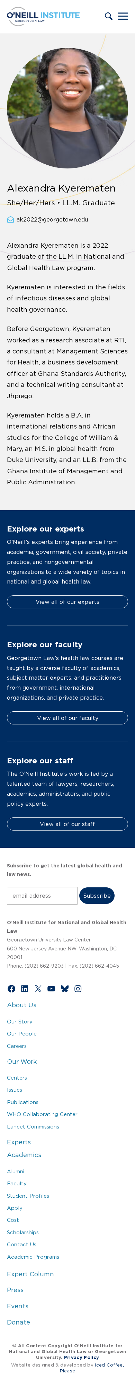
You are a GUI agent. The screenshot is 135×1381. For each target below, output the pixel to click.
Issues (14, 1090)
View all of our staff (67, 824)
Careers (17, 1046)
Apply (14, 1208)
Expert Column (30, 1274)
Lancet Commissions (33, 1127)
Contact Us (21, 1244)
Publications (22, 1102)
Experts (19, 1142)
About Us (21, 1005)
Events (17, 1306)
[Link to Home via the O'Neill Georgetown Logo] (43, 24)
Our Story (20, 1021)
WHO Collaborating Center (42, 1114)
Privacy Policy (81, 1357)
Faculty (17, 1183)
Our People (22, 1034)
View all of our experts (67, 602)
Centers (17, 1078)
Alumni (15, 1171)
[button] (108, 16)
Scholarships (23, 1232)
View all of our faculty (67, 718)
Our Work (22, 1061)
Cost (13, 1220)
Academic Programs (33, 1257)
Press (15, 1290)
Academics (24, 1155)
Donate (18, 1322)
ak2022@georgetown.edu (52, 219)
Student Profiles (28, 1196)
